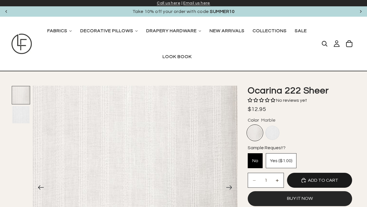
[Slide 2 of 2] (21, 114)
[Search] (324, 43)
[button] (262, 100)
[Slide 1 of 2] (21, 95)
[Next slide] (360, 11)
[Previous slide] (6, 11)
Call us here (168, 3)
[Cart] (349, 43)
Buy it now (300, 198)
